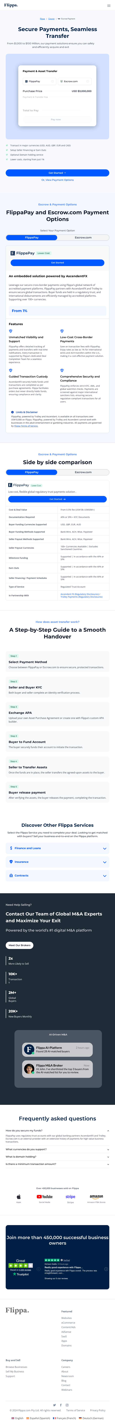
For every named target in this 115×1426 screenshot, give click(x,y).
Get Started (56, 172)
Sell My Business (15, 1371)
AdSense (66, 1332)
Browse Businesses (16, 1367)
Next (111, 1199)
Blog (63, 1380)
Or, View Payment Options (57, 180)
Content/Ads (68, 1327)
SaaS (64, 1336)
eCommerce (68, 1322)
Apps (64, 1341)
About (64, 1371)
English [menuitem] (19, 1418)
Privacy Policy (97, 1410)
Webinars (66, 1389)
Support (10, 1376)
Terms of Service (75, 1410)
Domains (66, 1345)
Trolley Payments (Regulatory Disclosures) (81, 596)
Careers (65, 1367)
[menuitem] (17, 1418)
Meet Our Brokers (19, 945)
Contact (65, 1385)
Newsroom (67, 1376)
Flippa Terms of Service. (26, 425)
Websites (66, 1318)
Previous (3, 1199)
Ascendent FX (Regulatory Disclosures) (80, 594)
